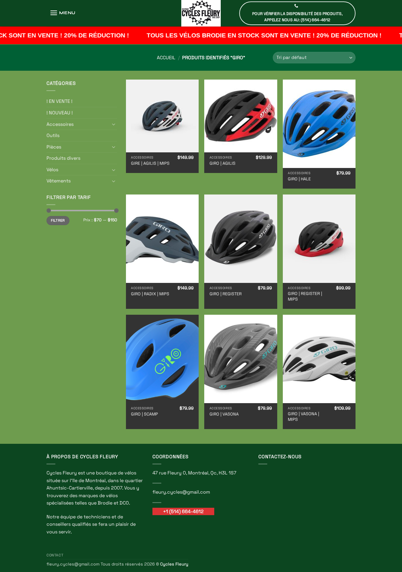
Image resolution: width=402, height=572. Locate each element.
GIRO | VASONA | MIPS (303, 416)
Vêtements (58, 181)
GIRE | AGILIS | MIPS (150, 163)
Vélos (52, 170)
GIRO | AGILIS (222, 163)
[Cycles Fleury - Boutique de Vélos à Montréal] (201, 13)
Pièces (53, 147)
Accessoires (60, 124)
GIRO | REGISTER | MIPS (305, 296)
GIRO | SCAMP (144, 414)
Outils (52, 135)
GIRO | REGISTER (226, 293)
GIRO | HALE (299, 179)
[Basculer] (113, 124)
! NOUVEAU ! (59, 113)
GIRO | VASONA (224, 414)
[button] (62, 13)
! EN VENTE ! (59, 101)
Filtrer (58, 220)
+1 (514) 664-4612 (183, 511)
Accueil (166, 58)
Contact (54, 555)
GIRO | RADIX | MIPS (150, 293)
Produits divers (63, 158)
